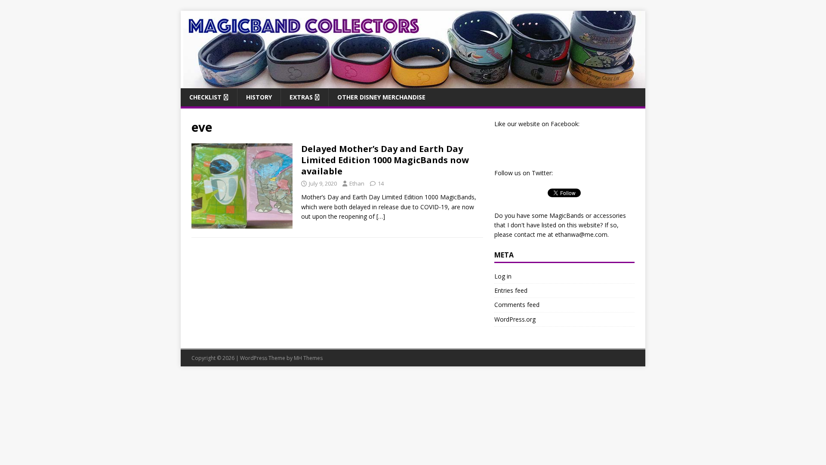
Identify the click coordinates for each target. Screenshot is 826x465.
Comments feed (516, 305)
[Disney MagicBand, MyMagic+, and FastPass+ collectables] (413, 83)
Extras (301, 97)
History (259, 97)
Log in (503, 276)
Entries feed (510, 290)
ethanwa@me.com (581, 234)
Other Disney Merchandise (381, 97)
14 (381, 183)
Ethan (356, 183)
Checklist (205, 97)
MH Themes (308, 358)
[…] (380, 216)
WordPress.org (515, 319)
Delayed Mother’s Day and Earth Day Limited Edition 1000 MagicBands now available (385, 160)
